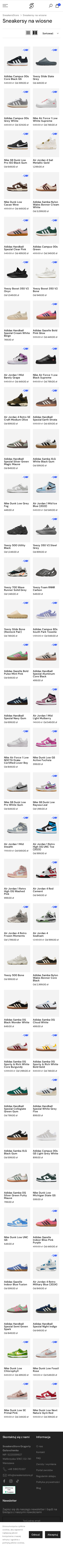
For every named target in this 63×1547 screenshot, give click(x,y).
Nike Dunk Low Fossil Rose (46, 1370)
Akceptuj (53, 1534)
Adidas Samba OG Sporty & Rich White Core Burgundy (16, 1064)
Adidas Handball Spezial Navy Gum (15, 717)
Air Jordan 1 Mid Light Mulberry (42, 717)
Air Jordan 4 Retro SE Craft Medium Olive (17, 418)
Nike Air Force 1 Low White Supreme (45, 119)
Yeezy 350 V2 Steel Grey (45, 547)
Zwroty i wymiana (46, 1464)
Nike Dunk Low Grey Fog (16, 505)
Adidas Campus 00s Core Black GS (16, 78)
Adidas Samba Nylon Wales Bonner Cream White (46, 204)
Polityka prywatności (48, 1482)
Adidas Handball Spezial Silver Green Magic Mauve (16, 461)
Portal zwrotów (44, 1470)
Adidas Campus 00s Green (45, 248)
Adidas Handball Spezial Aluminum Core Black (44, 674)
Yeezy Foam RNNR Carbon (44, 589)
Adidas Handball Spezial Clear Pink (15, 248)
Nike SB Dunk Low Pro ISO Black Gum (15, 161)
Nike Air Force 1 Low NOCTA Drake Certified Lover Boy (16, 760)
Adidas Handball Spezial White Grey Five (45, 1109)
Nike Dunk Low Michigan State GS (44, 1194)
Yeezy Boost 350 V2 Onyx (16, 290)
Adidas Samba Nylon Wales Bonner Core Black (45, 978)
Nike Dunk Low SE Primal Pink (15, 1411)
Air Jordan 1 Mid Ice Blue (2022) (45, 505)
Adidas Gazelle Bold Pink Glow (45, 332)
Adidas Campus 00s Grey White (16, 119)
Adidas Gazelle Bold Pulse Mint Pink (16, 672)
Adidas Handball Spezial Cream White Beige (17, 333)
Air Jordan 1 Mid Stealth (14, 845)
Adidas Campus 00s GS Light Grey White (45, 1152)
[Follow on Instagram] (10, 1481)
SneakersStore (11, 15)
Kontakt (40, 1452)
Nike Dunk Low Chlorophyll (13, 1370)
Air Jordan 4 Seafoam (40, 934)
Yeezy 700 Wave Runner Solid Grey (15, 589)
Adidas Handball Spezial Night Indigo (45, 1325)
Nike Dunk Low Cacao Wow (13, 203)
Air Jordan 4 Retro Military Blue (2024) (45, 1283)
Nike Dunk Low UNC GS (16, 1238)
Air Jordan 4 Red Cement (43, 890)
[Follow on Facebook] (4, 1481)
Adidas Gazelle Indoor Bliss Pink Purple (43, 1240)
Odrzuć (35, 1534)
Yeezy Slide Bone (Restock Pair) (14, 630)
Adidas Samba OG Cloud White (44, 1021)
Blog (38, 1488)
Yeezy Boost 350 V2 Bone (45, 290)
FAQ (38, 1458)
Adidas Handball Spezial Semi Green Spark (16, 1326)
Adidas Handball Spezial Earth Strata (45, 418)
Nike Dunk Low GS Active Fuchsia (44, 759)
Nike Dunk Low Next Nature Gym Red (45, 1411)
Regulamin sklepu (46, 1476)
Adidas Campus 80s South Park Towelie (45, 630)
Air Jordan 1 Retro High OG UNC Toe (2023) (44, 847)
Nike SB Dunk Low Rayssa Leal (44, 803)
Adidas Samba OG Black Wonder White (16, 1021)
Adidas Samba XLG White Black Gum (44, 460)
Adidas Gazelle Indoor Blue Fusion (15, 1283)
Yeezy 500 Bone (14, 975)
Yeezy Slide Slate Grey (43, 78)
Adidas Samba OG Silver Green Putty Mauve (15, 1195)
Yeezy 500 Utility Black (14, 547)
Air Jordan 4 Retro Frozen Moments (15, 934)
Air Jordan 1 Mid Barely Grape (14, 376)
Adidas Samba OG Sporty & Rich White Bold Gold (45, 1064)
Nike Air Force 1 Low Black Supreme (45, 376)
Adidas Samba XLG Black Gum (15, 1152)
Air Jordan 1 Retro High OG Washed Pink (15, 891)
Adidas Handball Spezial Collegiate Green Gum (15, 1109)
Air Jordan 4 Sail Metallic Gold (43, 161)
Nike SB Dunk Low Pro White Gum (15, 803)
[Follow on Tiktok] (17, 1481)
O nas (39, 1446)
